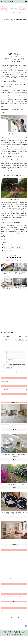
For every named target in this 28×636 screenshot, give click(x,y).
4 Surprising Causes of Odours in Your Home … (7, 289)
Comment (3, 352)
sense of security (19, 70)
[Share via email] (2, 332)
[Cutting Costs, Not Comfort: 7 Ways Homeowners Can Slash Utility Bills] (20, 282)
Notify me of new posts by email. (11, 366)
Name (2, 355)
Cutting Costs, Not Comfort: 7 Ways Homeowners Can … (20, 289)
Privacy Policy (17, 632)
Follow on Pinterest (14, 579)
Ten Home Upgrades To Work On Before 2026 (20, 274)
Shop (23, 632)
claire (9, 51)
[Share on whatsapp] (8, 332)
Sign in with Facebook (20, 347)
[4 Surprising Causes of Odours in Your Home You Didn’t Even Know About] (7, 282)
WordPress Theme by (14, 634)
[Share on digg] (11, 332)
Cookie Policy (7, 632)
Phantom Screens (15, 167)
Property (8, 19)
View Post (14, 429)
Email (2, 358)
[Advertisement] (14, 36)
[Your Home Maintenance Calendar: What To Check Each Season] (7, 267)
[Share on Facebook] (3, 332)
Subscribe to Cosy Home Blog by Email (14, 596)
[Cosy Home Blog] (14, 8)
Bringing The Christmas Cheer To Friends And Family (21, 338)
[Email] (12, 1)
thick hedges (16, 213)
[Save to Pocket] (12, 332)
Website (3, 362)
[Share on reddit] (9, 332)
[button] (26, 1)
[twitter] (1, 1)
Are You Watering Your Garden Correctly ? (6, 338)
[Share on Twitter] (4, 332)
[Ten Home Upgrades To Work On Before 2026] (20, 267)
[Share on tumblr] (6, 332)
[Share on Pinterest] (5, 332)
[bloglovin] (8, 1)
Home (3, 19)
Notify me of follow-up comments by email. (13, 364)
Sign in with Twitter (8, 347)
